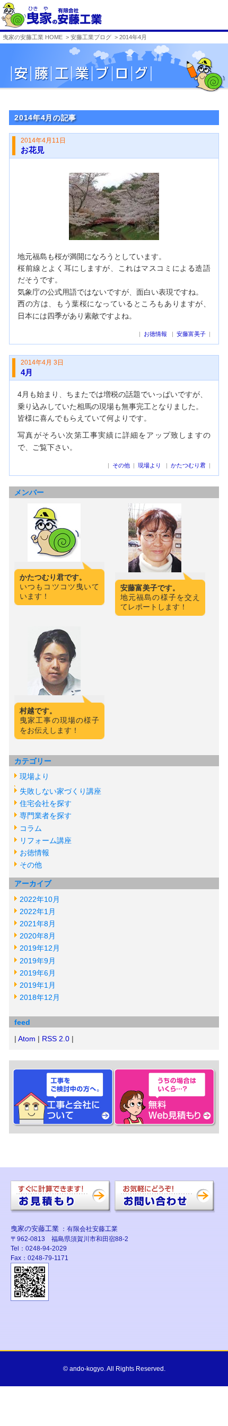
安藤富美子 (191, 334)
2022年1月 (38, 911)
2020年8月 (38, 936)
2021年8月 (38, 923)
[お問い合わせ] (165, 1208)
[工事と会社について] (61, 1127)
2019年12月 (40, 948)
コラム (31, 828)
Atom (27, 1038)
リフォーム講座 (46, 840)
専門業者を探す (46, 815)
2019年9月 (38, 960)
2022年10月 (40, 899)
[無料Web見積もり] (166, 1127)
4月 (27, 372)
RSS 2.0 (55, 1038)
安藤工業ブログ (91, 37)
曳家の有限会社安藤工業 (52, 15)
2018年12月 (40, 997)
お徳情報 (34, 852)
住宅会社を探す (46, 803)
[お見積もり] (61, 1208)
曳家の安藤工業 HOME (33, 37)
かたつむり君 (188, 465)
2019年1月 (38, 985)
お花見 (33, 149)
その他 (31, 865)
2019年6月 (38, 973)
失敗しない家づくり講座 (60, 791)
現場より (34, 776)
